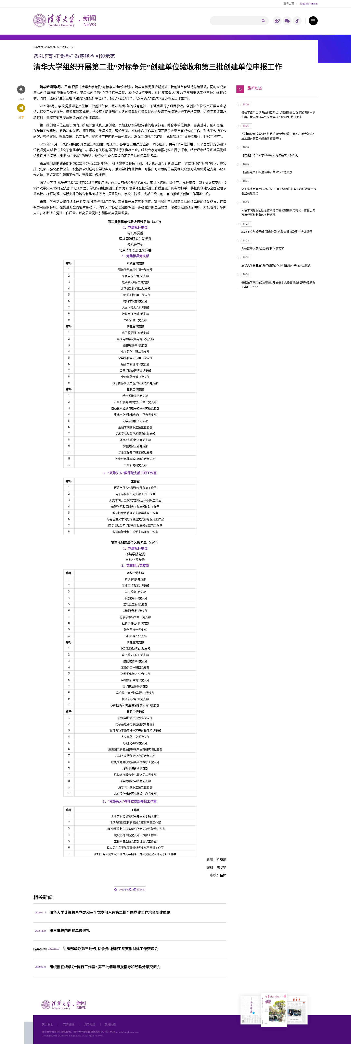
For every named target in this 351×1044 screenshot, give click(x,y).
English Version (309, 3)
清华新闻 (50, 47)
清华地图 (89, 1024)
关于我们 (47, 1024)
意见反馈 (110, 1024)
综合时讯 (62, 47)
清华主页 (288, 3)
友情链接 (68, 1024)
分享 (21, 117)
